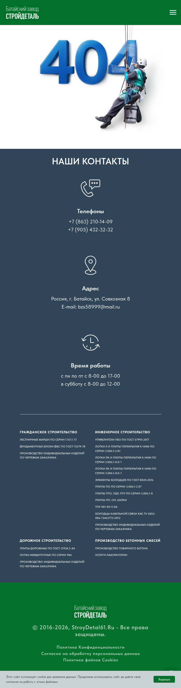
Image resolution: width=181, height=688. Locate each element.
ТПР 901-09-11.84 (106, 507)
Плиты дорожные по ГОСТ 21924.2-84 (47, 548)
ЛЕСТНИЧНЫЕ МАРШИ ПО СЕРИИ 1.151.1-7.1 (48, 439)
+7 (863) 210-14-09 (91, 221)
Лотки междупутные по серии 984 (46, 555)
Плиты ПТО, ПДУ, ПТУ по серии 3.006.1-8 (124, 493)
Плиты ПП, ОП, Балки (111, 500)
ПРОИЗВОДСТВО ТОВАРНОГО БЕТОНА (121, 548)
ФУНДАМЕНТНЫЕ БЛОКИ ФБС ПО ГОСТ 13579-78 (52, 446)
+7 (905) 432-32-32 (90, 229)
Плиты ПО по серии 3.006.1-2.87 (118, 486)
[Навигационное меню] (173, 12)
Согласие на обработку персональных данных (90, 653)
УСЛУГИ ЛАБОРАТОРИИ (111, 555)
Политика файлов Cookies (90, 659)
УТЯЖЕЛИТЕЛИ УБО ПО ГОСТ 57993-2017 (122, 439)
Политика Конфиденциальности (91, 647)
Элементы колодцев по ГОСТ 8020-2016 (124, 480)
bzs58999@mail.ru (99, 307)
